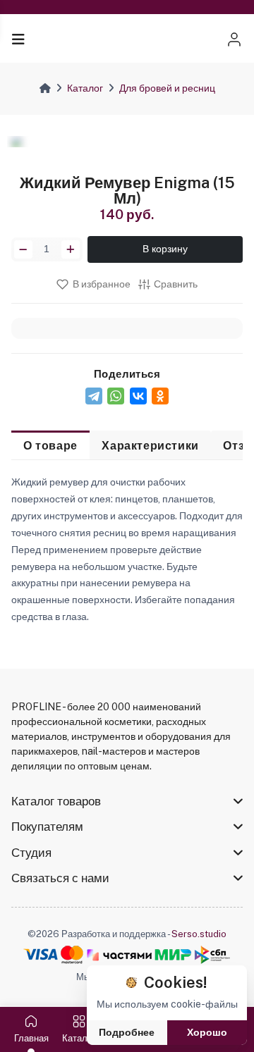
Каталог (85, 88)
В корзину (165, 248)
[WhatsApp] (115, 396)
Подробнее (127, 1032)
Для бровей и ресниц (167, 88)
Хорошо (207, 1032)
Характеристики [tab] (150, 445)
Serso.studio (198, 934)
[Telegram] (93, 396)
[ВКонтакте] (138, 396)
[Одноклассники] (160, 396)
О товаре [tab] (50, 445)
